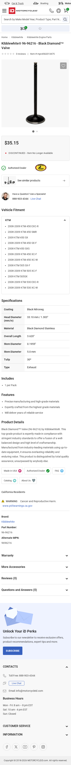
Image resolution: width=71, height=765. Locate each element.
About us (28, 480)
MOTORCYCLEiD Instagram (43, 747)
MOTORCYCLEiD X (16, 747)
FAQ (58, 470)
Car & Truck (18, 3)
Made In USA (12, 470)
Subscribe (12, 650)
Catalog (9, 480)
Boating (44, 3)
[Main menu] (4, 10)
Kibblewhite (17, 37)
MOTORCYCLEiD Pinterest (34, 747)
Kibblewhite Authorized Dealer (37, 470)
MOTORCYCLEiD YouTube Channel (25, 747)
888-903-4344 (20, 198)
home (4, 37)
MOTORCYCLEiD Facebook (7, 747)
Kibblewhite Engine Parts (39, 37)
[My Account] (58, 10)
